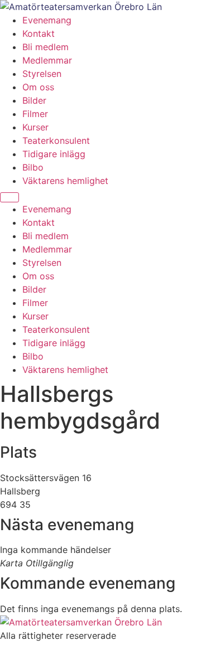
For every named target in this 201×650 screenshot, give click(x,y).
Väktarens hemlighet (65, 180)
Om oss (38, 87)
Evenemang (46, 20)
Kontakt (38, 33)
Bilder (34, 100)
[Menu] (9, 197)
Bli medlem (45, 46)
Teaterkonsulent (56, 140)
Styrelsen (41, 73)
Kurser (35, 127)
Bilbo (33, 167)
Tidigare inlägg (53, 153)
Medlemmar (47, 60)
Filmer (35, 113)
